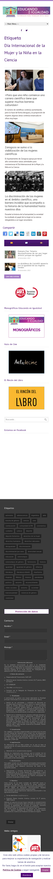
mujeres (9, 577)
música (28, 577)
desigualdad (10, 546)
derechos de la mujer (31, 536)
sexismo (24, 588)
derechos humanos (13, 541)
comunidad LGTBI (26, 526)
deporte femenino (13, 536)
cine (34, 520)
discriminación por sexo (15, 551)
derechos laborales (32, 541)
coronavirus (41, 526)
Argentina (35, 515)
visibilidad (9, 598)
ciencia (26, 520)
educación (10, 557)
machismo (38, 572)
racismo (18, 582)
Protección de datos (26, 611)
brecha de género (12, 520)
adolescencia (22, 515)
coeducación (10, 526)
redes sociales (11, 588)
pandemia (39, 577)
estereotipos (22, 557)
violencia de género (29, 593)
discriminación (25, 546)
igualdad (9, 567)
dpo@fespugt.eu (11, 692)
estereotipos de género (15, 562)
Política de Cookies (12, 870)
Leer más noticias (12, 276)
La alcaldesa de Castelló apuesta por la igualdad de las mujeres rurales (33, 265)
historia (43, 562)
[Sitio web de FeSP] (26, 299)
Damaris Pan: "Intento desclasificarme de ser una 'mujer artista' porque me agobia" (32, 253)
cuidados (9, 531)
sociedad (34, 588)
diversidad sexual (35, 551)
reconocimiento (32, 582)
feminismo (32, 562)
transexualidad (11, 593)
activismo (9, 515)
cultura (19, 531)
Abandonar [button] (26, 875)
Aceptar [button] (45, 870)
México (18, 577)
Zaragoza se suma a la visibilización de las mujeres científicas (21, 151)
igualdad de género (24, 567)
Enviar (10, 822)
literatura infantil (23, 572)
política (8, 582)
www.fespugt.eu (17, 687)
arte (44, 515)
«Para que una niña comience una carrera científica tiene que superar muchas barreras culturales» (25, 100)
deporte (29, 531)
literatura (9, 572)
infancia (39, 567)
